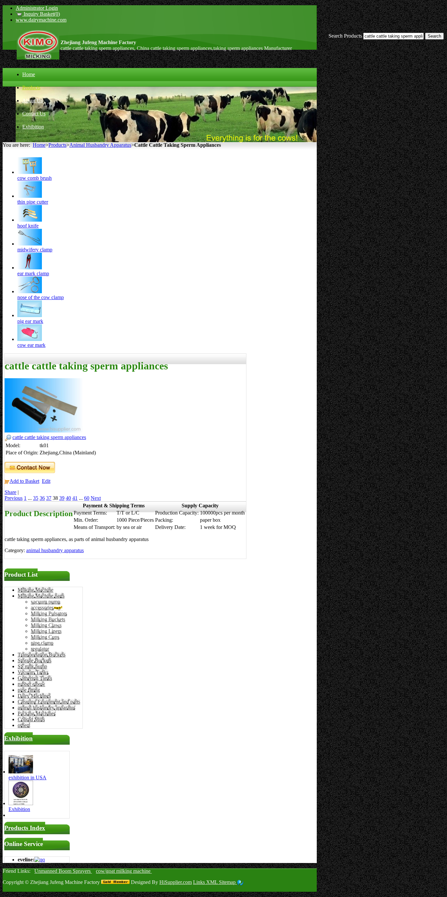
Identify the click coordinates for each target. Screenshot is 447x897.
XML (212, 882)
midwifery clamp (34, 249)
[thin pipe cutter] (29, 196)
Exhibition (18, 738)
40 (68, 498)
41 (75, 498)
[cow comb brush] (29, 172)
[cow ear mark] (29, 339)
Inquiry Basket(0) (41, 14)
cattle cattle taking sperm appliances (49, 437)
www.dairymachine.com (41, 20)
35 (35, 498)
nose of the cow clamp (40, 297)
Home (39, 145)
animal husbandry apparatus (55, 550)
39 (61, 498)
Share (10, 492)
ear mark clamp (33, 273)
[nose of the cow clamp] (29, 291)
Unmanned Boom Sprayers (63, 871)
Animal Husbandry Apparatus (100, 145)
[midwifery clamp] (29, 243)
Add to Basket (24, 481)
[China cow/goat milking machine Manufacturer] (38, 57)
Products (57, 145)
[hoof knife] (29, 220)
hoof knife (28, 225)
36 (42, 498)
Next (96, 498)
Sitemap (228, 882)
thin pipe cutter (32, 202)
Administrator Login (37, 8)
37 (48, 498)
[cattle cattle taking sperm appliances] (44, 430)
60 (86, 498)
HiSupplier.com (175, 882)
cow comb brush (34, 178)
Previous (14, 498)
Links (199, 882)
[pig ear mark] (29, 315)
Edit (46, 481)
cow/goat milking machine (124, 871)
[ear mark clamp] (29, 267)
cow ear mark (31, 345)
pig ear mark (30, 321)
